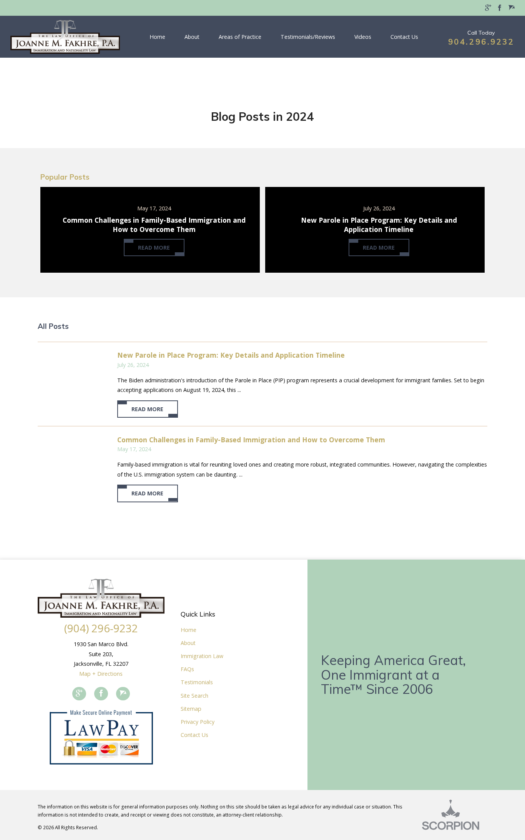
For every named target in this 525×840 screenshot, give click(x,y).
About (188, 643)
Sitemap (191, 708)
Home (188, 629)
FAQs (187, 669)
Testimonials (197, 682)
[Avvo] (123, 694)
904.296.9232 (481, 42)
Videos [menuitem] (362, 36)
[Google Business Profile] (79, 694)
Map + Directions (101, 673)
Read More (147, 409)
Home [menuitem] (157, 36)
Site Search (194, 695)
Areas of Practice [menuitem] (240, 36)
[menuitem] (488, 8)
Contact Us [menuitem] (404, 36)
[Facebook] (101, 694)
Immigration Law (202, 656)
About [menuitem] (191, 36)
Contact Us (194, 734)
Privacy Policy (197, 721)
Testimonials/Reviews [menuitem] (308, 36)
